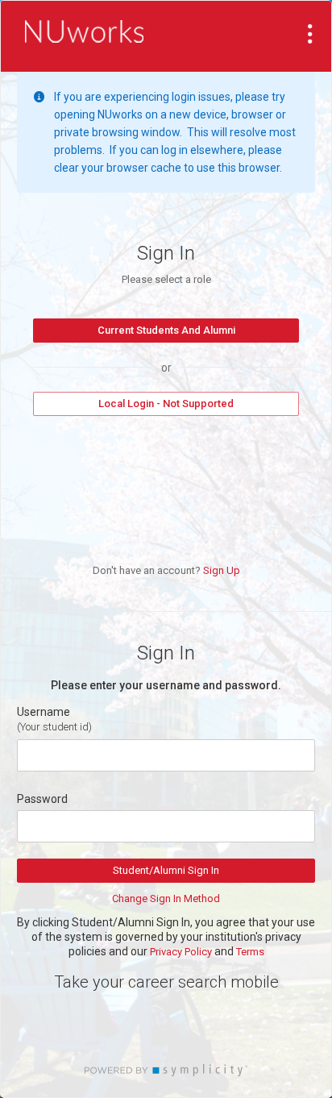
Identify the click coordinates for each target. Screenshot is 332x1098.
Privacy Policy (181, 952)
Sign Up (221, 570)
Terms (250, 952)
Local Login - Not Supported (166, 403)
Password (42, 798)
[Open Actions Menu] (310, 33)
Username (43, 711)
